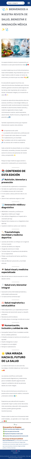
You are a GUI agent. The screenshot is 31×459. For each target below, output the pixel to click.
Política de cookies (21, 456)
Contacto (20, 457)
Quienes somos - (13, 456)
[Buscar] (23, 3)
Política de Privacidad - (13, 457)
